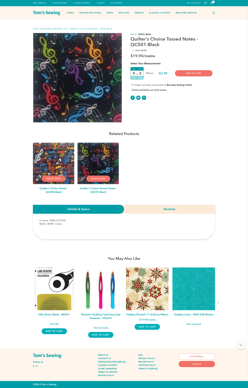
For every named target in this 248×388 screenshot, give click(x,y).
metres (149, 73)
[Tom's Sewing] (46, 13)
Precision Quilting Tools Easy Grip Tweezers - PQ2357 (101, 316)
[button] (241, 345)
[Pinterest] (144, 98)
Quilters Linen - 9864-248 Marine (193, 314)
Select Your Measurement (145, 63)
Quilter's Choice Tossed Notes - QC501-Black (98, 190)
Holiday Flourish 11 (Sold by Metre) (147, 314)
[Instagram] (37, 366)
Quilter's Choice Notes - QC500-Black (54, 190)
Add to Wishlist (141, 50)
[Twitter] (138, 98)
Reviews (169, 209)
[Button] (213, 13)
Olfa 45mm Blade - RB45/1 (54, 314)
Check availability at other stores (148, 89)
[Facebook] (132, 98)
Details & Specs (78, 209)
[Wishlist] (205, 3)
